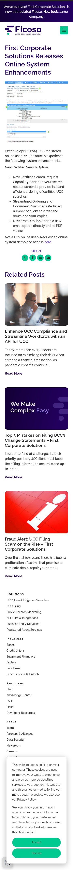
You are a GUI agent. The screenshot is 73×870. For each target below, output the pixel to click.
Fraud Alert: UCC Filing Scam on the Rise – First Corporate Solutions (29, 544)
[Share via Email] (48, 258)
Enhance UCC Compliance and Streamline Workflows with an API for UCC (36, 336)
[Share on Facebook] (32, 258)
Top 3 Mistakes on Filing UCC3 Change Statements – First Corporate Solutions (35, 440)
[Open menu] (64, 30)
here (47, 242)
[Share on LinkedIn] (40, 258)
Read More (13, 373)
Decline (37, 853)
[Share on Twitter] (25, 258)
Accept (36, 842)
